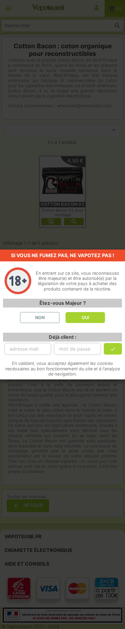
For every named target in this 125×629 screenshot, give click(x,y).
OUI (85, 317)
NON (40, 317)
